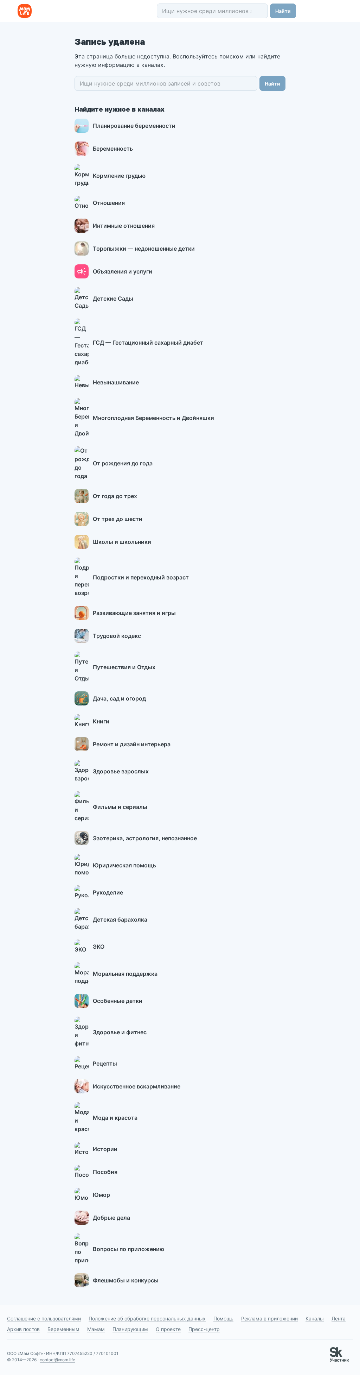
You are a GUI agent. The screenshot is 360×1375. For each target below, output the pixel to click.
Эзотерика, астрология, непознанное (145, 838)
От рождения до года (123, 463)
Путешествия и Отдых (124, 667)
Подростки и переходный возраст (141, 577)
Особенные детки (117, 1000)
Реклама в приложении (269, 1318)
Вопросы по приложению (128, 1248)
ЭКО (98, 946)
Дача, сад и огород (119, 698)
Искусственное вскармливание (136, 1086)
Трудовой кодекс (117, 635)
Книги (101, 721)
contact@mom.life (57, 1359)
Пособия (105, 1171)
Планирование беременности (134, 125)
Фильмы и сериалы (120, 806)
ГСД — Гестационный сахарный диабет (148, 342)
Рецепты (105, 1063)
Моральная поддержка (125, 973)
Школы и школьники (122, 541)
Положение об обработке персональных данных (147, 1318)
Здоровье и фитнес (120, 1032)
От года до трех (115, 496)
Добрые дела (111, 1217)
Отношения (109, 202)
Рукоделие (108, 892)
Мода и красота (115, 1117)
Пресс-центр (204, 1329)
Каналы (315, 1318)
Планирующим (130, 1329)
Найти (283, 11)
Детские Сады (113, 298)
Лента (339, 1318)
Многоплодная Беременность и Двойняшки (153, 417)
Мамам (96, 1329)
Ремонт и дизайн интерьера (132, 744)
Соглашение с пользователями (44, 1318)
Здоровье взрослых (121, 771)
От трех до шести (117, 518)
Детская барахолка (120, 919)
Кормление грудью (119, 175)
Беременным (63, 1329)
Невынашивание (116, 382)
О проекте (168, 1329)
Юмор (101, 1194)
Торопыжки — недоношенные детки (144, 248)
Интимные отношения (124, 225)
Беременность (113, 148)
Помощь (223, 1318)
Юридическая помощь (124, 865)
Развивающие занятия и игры (134, 612)
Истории (105, 1149)
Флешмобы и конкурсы (126, 1280)
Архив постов (23, 1329)
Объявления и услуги (122, 271)
